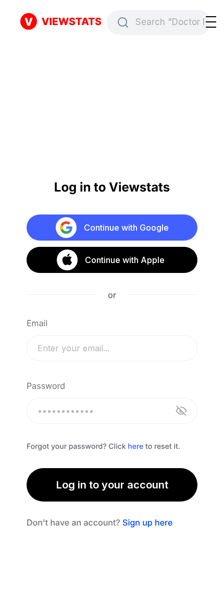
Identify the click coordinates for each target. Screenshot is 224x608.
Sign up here (147, 522)
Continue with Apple (124, 260)
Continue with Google (126, 227)
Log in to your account (112, 485)
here (135, 446)
